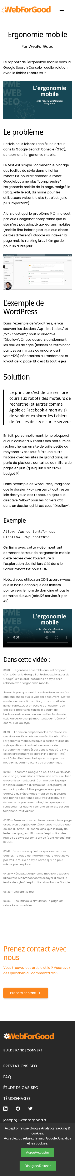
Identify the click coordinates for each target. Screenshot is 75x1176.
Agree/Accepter (37, 1152)
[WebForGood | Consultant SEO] (25, 9)
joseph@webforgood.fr (24, 1120)
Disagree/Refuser (38, 1166)
